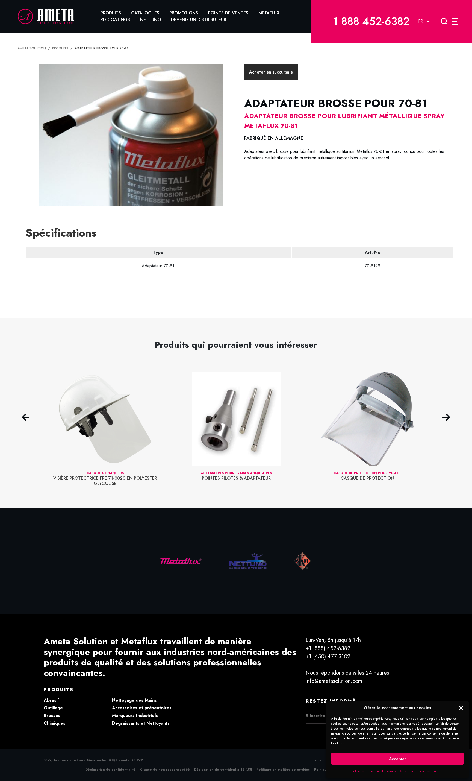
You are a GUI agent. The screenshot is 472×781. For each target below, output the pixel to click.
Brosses (52, 715)
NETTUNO (150, 19)
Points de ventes (228, 13)
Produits (111, 13)
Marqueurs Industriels (135, 715)
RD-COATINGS (115, 19)
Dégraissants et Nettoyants (141, 723)
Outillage (53, 708)
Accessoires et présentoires (142, 708)
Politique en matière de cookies (374, 771)
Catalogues (145, 13)
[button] (461, 707)
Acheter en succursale (271, 72)
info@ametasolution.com (334, 681)
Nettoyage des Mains (134, 700)
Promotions (183, 13)
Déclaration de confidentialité (419, 771)
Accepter (397, 759)
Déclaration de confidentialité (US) (223, 769)
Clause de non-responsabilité (165, 769)
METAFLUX (268, 13)
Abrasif (51, 700)
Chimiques (54, 723)
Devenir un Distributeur (198, 19)
